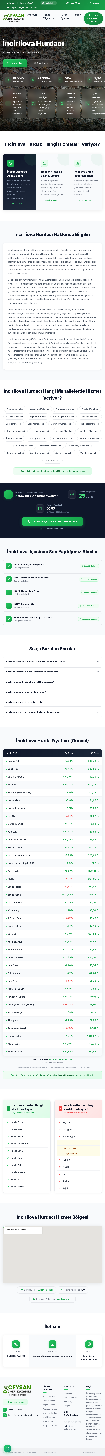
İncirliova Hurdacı (16, 1402)
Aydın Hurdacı (45, 1290)
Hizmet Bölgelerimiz (49, 17)
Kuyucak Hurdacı (50, 1413)
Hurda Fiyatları (65, 17)
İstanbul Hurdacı (71, 1397)
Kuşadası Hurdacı (50, 1409)
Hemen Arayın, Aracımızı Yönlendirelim (55, 521)
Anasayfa (32, 15)
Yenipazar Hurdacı (50, 1425)
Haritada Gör (50, 3)
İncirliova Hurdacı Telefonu (93, 18)
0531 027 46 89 (73, 3)
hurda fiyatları (65, 1075)
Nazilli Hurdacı (49, 1417)
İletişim (77, 15)
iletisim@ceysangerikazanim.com (21, 7)
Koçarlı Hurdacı (49, 1405)
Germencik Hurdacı (51, 1401)
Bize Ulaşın (42, 63)
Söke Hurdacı (48, 1421)
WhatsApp (94, 3)
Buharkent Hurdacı (50, 1396)
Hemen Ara (16, 63)
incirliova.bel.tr (64, 1299)
